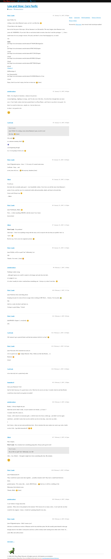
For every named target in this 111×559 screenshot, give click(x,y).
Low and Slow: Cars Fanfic (22, 6)
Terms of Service (96, 17)
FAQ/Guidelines (85, 17)
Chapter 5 (10, 68)
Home (70, 17)
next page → (10, 541)
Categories (77, 17)
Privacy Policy (73, 20)
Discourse (78, 24)
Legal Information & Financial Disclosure (50, 558)
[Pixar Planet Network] (9, 1)
